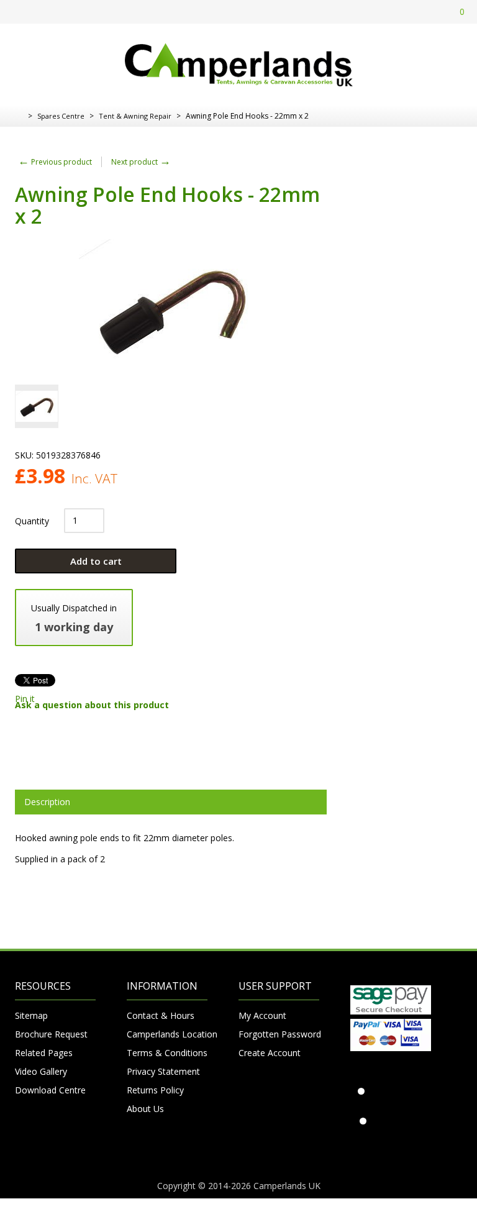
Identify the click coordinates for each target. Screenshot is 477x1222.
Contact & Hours (160, 1015)
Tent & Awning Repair (135, 116)
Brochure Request (51, 1034)
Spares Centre (60, 116)
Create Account (269, 1053)
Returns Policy (155, 1090)
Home (19, 116)
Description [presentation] (47, 802)
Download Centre (50, 1090)
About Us (145, 1109)
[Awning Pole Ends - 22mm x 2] (36, 406)
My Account (262, 1015)
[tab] (171, 802)
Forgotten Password (278, 1034)
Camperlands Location (167, 1034)
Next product (141, 162)
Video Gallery (41, 1071)
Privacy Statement (163, 1071)
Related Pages (44, 1053)
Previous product (55, 162)
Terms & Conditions (167, 1053)
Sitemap (31, 1015)
